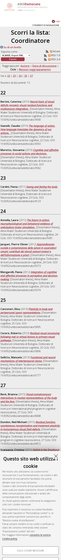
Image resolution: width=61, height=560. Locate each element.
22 (8, 76)
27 (31, 76)
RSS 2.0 (55, 59)
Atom (56, 51)
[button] (13, 59)
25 (25, 76)
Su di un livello (12, 47)
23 (14, 76)
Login (57, 21)
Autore (25, 66)
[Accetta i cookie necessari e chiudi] (56, 456)
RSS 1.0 (55, 55)
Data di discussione (44, 66)
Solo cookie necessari (30, 550)
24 (20, 76)
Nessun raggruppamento (35, 69)
